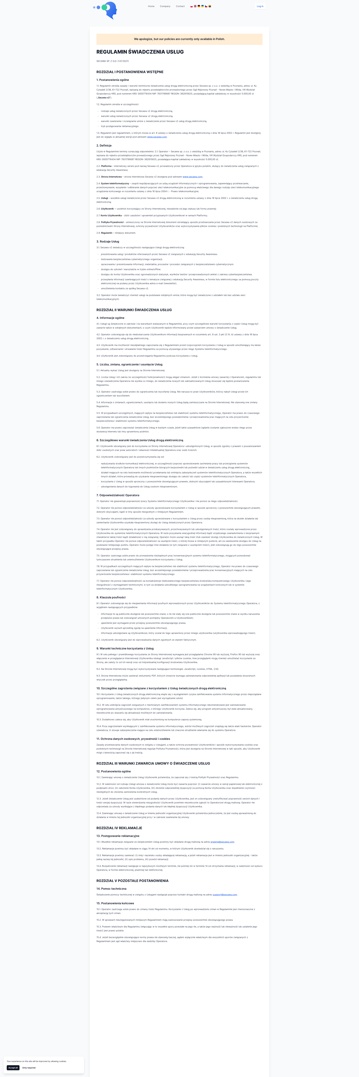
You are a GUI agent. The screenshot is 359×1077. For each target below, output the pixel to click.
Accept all (13, 1067)
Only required (28, 1067)
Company (165, 6)
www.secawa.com (157, 136)
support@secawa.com (225, 894)
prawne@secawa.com (222, 841)
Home (151, 6)
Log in (260, 6)
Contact (180, 6)
